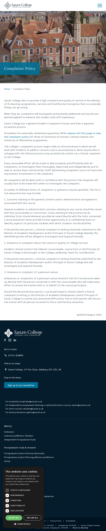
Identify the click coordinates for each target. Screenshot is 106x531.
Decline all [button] (32, 518)
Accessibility (70, 521)
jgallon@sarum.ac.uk (35, 412)
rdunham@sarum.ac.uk (33, 408)
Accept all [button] (14, 518)
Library (7, 461)
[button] (23, 523)
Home (7, 88)
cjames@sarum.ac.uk (80, 405)
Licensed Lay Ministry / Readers (18, 435)
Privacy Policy (55, 521)
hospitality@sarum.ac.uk (31, 401)
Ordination (9, 431)
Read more (24, 484)
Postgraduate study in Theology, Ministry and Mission (29, 457)
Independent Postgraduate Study (19, 439)
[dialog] (23, 497)
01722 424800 (15, 355)
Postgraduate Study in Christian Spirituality (24, 453)
